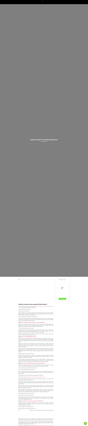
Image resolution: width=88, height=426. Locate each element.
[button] (56, 288)
